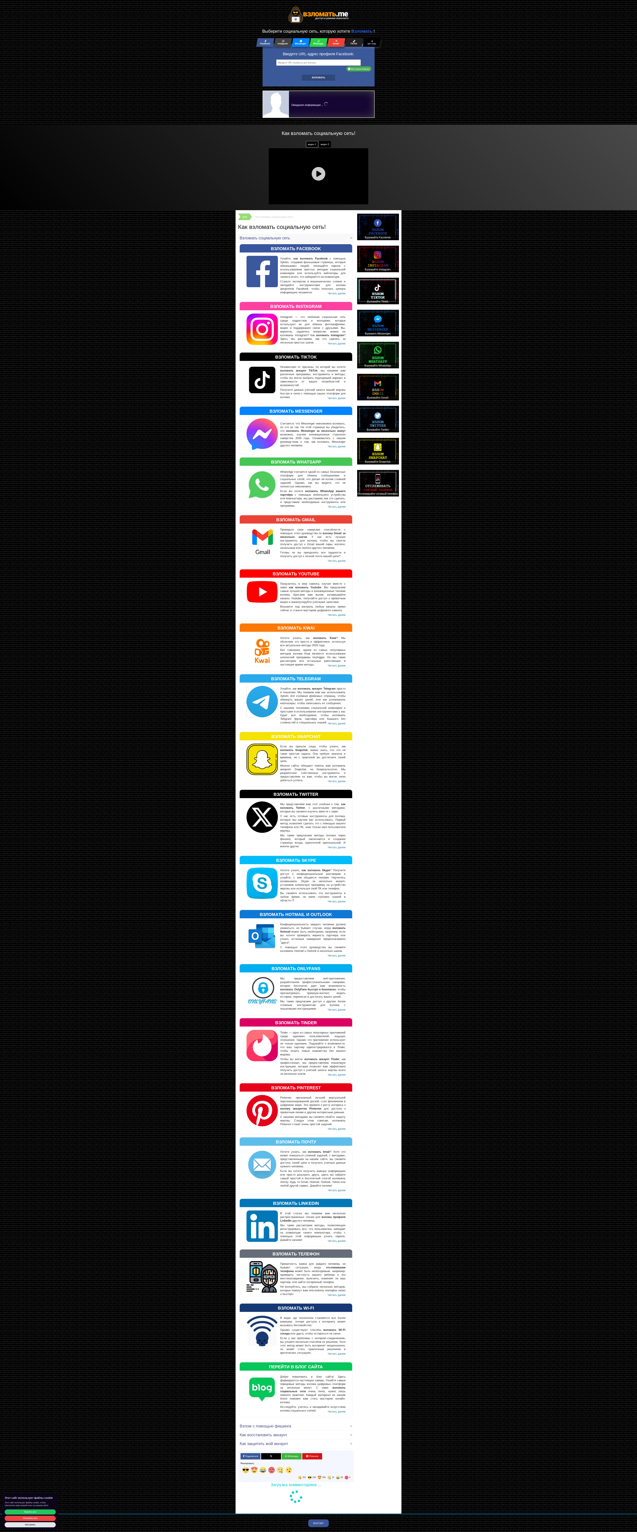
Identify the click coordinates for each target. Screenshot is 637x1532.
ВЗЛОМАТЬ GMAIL (296, 519)
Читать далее (337, 293)
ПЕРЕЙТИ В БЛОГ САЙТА (296, 1366)
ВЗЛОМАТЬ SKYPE (296, 860)
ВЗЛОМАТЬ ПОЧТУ (296, 1141)
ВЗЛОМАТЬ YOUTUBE (296, 573)
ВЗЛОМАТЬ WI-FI (296, 1308)
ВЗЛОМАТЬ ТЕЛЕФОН (296, 1253)
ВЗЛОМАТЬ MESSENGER (296, 411)
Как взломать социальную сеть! (274, 216)
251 (304, 1477)
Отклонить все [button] (30, 1518)
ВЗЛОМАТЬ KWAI (296, 627)
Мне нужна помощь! (360, 69)
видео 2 (325, 144)
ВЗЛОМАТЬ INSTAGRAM (296, 306)
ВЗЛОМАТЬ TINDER (296, 1022)
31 (332, 1477)
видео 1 (312, 144)
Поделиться (251, 1456)
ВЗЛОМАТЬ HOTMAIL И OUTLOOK (296, 914)
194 (314, 1477)
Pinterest (313, 1456)
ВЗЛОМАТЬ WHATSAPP (296, 461)
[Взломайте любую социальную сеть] (318, 15)
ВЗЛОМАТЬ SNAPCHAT (296, 736)
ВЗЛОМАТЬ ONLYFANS (296, 968)
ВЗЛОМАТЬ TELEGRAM (296, 678)
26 (341, 1477)
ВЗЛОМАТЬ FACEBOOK (296, 248)
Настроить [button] (30, 1525)
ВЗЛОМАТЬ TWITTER (296, 794)
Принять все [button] (30, 1512)
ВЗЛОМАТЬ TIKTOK (296, 357)
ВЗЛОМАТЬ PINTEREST (296, 1087)
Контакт (318, 1523)
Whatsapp (292, 1456)
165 (323, 1477)
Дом (245, 216)
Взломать (318, 77)
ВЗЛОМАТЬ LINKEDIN (296, 1203)
